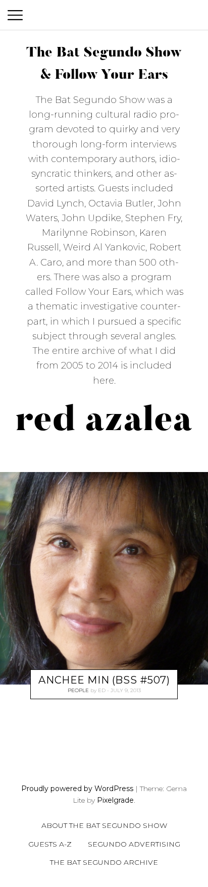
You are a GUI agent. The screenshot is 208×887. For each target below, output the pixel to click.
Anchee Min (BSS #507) (104, 680)
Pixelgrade (115, 800)
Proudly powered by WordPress (77, 788)
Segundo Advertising (134, 844)
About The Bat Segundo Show (104, 825)
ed (102, 690)
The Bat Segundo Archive (104, 862)
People (78, 690)
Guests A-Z (50, 844)
